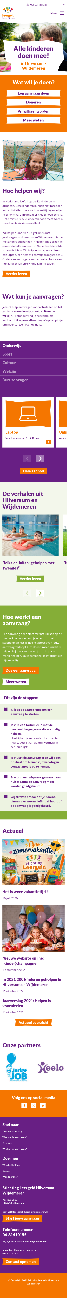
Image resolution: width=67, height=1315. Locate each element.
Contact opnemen (21, 1261)
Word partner (10, 1176)
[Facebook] (24, 1105)
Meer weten (33, 120)
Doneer (6, 1171)
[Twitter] (33, 1105)
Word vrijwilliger (11, 1165)
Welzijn (9, 371)
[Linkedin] (43, 1105)
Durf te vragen (15, 379)
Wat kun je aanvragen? (14, 1137)
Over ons (7, 1143)
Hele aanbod (33, 471)
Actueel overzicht (33, 1022)
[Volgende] (40, 459)
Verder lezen (16, 274)
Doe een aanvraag (21, 670)
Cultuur (9, 362)
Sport (7, 354)
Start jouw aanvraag (22, 1218)
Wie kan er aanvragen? (14, 1148)
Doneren (33, 102)
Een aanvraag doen (33, 93)
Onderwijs (11, 345)
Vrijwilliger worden (33, 111)
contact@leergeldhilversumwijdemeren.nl (25, 1211)
